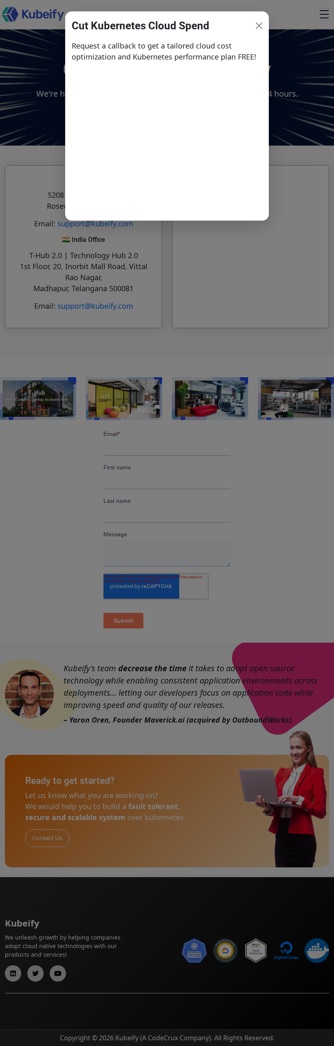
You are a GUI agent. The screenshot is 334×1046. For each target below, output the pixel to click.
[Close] (259, 25)
